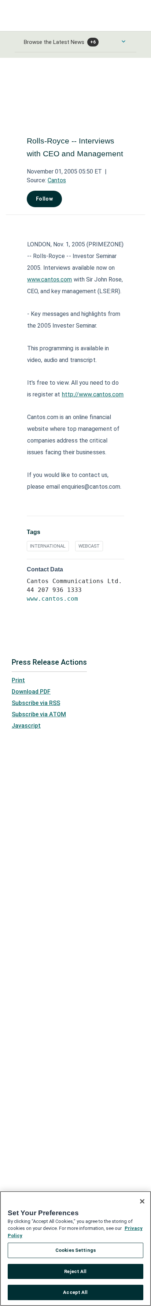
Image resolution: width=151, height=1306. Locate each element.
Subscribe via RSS (36, 702)
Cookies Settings (75, 1250)
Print (18, 680)
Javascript (26, 725)
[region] (75, 1248)
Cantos (57, 180)
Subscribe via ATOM (39, 714)
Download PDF (31, 691)
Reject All (75, 1271)
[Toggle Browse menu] (124, 41)
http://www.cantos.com (93, 394)
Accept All (75, 1292)
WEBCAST (89, 546)
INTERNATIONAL (48, 546)
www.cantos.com (49, 279)
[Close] (142, 1201)
